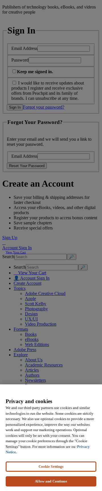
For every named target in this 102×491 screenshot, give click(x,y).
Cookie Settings (51, 466)
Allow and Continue (51, 481)
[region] (51, 437)
